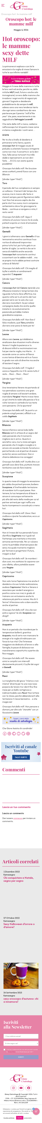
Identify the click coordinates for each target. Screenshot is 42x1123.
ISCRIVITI (21, 1057)
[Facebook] (29, 1088)
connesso (17, 818)
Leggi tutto (28, 1118)
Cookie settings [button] (9, 1118)
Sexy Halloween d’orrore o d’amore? (19, 925)
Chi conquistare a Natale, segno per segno (19, 879)
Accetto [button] (20, 1118)
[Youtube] (21, 1088)
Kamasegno (9, 874)
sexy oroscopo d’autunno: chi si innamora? (21, 1000)
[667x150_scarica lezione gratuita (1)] (21, 83)
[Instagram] (13, 1088)
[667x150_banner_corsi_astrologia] (21, 723)
